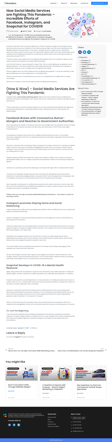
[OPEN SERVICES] (57, 3)
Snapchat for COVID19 (48, 39)
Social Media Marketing (89, 78)
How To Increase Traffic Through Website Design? (92, 92)
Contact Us (50, 422)
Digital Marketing (87, 68)
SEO (82, 74)
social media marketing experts (27, 97)
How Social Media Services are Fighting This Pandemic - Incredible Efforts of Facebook (29, 36)
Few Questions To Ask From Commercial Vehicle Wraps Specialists (90, 103)
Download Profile (52, 417)
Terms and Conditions (53, 426)
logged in (18, 337)
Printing (83, 72)
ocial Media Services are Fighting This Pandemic (24, 39)
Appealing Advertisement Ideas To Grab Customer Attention (91, 108)
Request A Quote (52, 424)
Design (83, 66)
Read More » (11, 391)
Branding (84, 62)
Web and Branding (87, 84)
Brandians (84, 60)
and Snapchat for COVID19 (20, 35)
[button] (80, 52)
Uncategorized (86, 82)
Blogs (49, 419)
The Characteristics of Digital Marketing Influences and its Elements (91, 113)
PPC (82, 70)
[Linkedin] (14, 424)
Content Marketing (87, 64)
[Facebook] (9, 424)
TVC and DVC (85, 80)
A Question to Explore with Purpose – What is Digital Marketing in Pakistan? (90, 97)
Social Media (46, 31)
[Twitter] (18, 424)
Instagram (48, 37)
